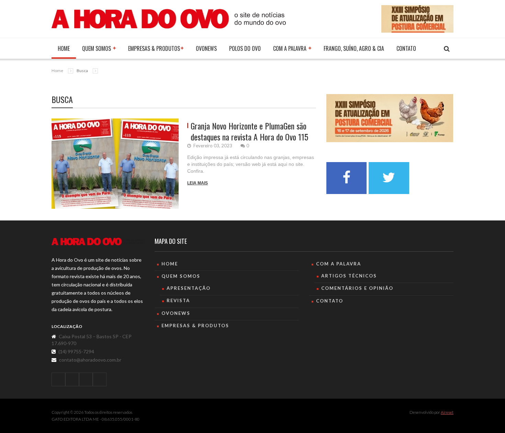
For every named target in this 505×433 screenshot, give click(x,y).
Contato (406, 48)
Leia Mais (197, 183)
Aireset (447, 412)
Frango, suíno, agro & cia (354, 48)
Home (64, 48)
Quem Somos (97, 48)
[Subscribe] (447, 49)
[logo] (98, 242)
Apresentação (189, 288)
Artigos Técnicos (349, 275)
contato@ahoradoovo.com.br (90, 360)
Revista (178, 300)
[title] (58, 379)
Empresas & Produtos (154, 48)
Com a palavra (290, 48)
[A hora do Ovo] (169, 18)
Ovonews (206, 48)
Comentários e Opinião (357, 288)
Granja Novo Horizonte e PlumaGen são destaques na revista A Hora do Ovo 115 (249, 131)
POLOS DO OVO (245, 48)
